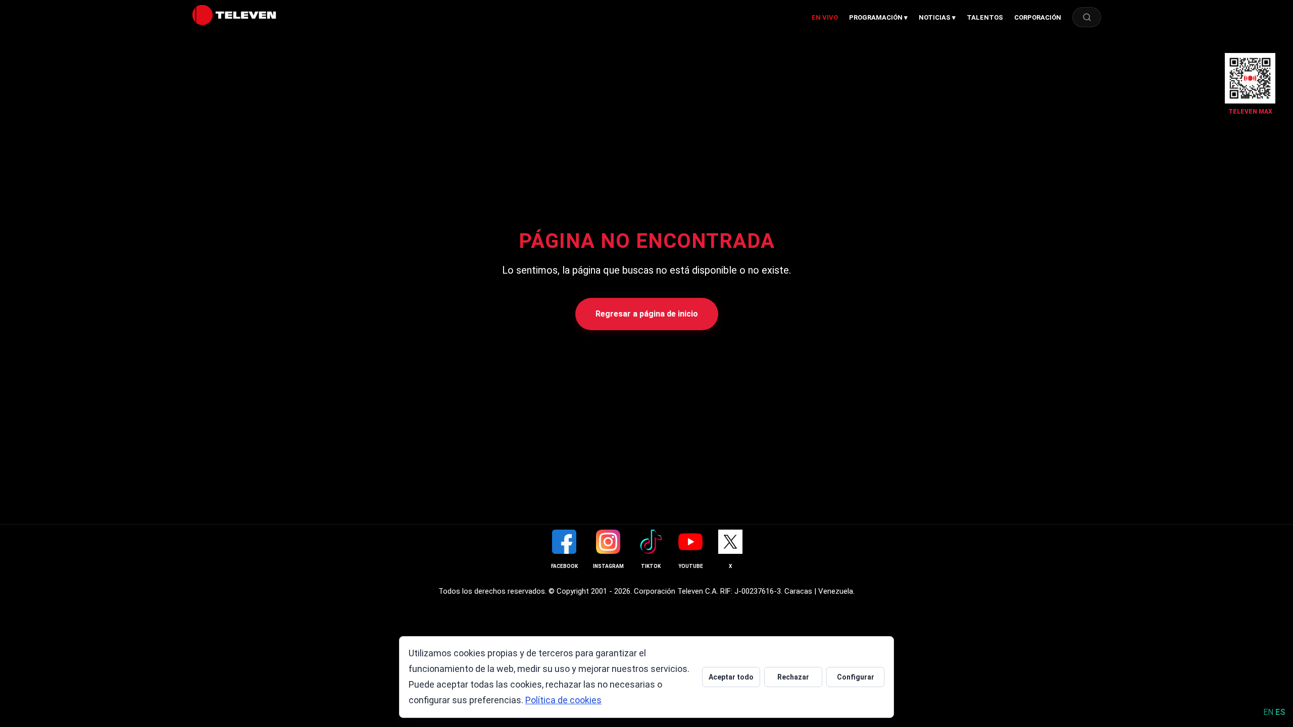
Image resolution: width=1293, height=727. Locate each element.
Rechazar (793, 677)
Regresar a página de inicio (646, 314)
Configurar (855, 677)
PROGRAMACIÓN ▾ (878, 17)
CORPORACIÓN (1037, 17)
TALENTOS (985, 17)
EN (1268, 712)
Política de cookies (563, 700)
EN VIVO (825, 17)
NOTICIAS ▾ (937, 17)
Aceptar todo (731, 677)
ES (1280, 712)
